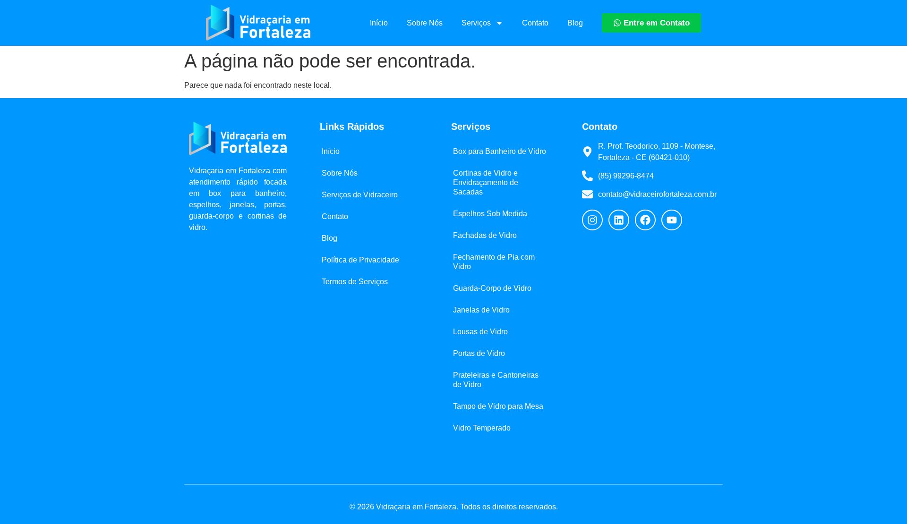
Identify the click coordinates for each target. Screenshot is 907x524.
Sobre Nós (425, 23)
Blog (575, 23)
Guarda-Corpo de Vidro (492, 288)
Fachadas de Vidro (485, 235)
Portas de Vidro (479, 353)
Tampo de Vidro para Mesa (498, 406)
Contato (535, 23)
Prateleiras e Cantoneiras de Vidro (496, 380)
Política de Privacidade (360, 260)
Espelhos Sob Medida (490, 214)
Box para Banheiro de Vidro (499, 151)
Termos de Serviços (355, 282)
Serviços (476, 23)
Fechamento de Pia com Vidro (494, 261)
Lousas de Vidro (480, 332)
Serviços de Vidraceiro (360, 195)
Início (379, 23)
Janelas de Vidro (481, 310)
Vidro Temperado (482, 428)
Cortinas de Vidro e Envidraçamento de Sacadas (485, 182)
